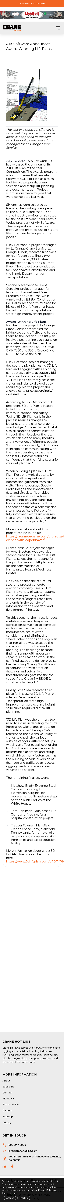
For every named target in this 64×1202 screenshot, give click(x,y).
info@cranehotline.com (22, 1151)
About (6, 1080)
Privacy (7, 1122)
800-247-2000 (17, 1145)
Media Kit (8, 1098)
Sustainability (11, 1104)
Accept (10, 1198)
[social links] (4, 1166)
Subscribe (8, 1086)
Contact (7, 1092)
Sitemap (8, 1116)
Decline (24, 1198)
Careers (7, 1110)
